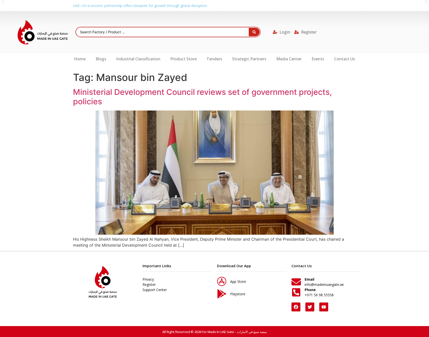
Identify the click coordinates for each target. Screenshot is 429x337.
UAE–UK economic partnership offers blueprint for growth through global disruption (140, 5)
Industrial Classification (138, 59)
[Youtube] (323, 306)
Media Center (289, 59)
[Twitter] (309, 306)
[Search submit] (254, 32)
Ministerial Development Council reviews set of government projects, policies (202, 96)
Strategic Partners (249, 59)
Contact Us (344, 59)
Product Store (183, 59)
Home (80, 59)
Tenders (214, 59)
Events (318, 59)
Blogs (101, 59)
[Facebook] (295, 306)
